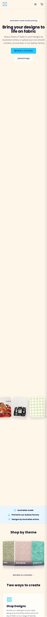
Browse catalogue (23, 51)
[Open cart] (41, 4)
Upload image (24, 58)
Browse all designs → (23, 575)
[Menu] (35, 4)
